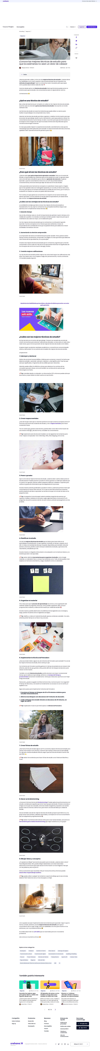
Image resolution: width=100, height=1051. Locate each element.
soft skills (37, 932)
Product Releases (31, 957)
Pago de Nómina (24, 960)
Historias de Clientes (43, 957)
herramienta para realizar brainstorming (32, 821)
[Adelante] (55, 1009)
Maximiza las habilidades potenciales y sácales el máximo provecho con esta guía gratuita (45, 304)
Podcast (22, 957)
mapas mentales (55, 423)
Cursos (72, 27)
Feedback (31, 950)
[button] (44, 74)
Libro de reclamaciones (64, 1035)
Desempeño (23, 950)
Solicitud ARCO (64, 1029)
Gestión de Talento (41, 950)
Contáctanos (92, 27)
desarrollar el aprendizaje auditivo (30, 872)
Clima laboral (51, 950)
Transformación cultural (26, 954)
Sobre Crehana (16, 1021)
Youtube (46, 1031)
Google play (83, 1023)
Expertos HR (64, 957)
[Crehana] (8, 27)
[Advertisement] (50, 13)
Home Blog (21, 31)
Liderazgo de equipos (63, 950)
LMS (55, 963)
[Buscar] (67, 27)
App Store (84, 1028)
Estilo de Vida (41, 960)
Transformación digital (40, 954)
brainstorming (42, 802)
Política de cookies (65, 1026)
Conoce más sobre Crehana (88, 1)
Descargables (20, 27)
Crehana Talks (73, 957)
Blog (45, 1021)
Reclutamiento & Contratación (56, 954)
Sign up (14, 1023)
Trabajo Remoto (55, 957)
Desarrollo (31, 1021)
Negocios (28, 31)
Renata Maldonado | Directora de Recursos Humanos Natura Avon (35, 963)
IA (59, 963)
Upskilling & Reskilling (71, 954)
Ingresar (82, 27)
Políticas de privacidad (63, 1023)
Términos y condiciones (63, 1032)
